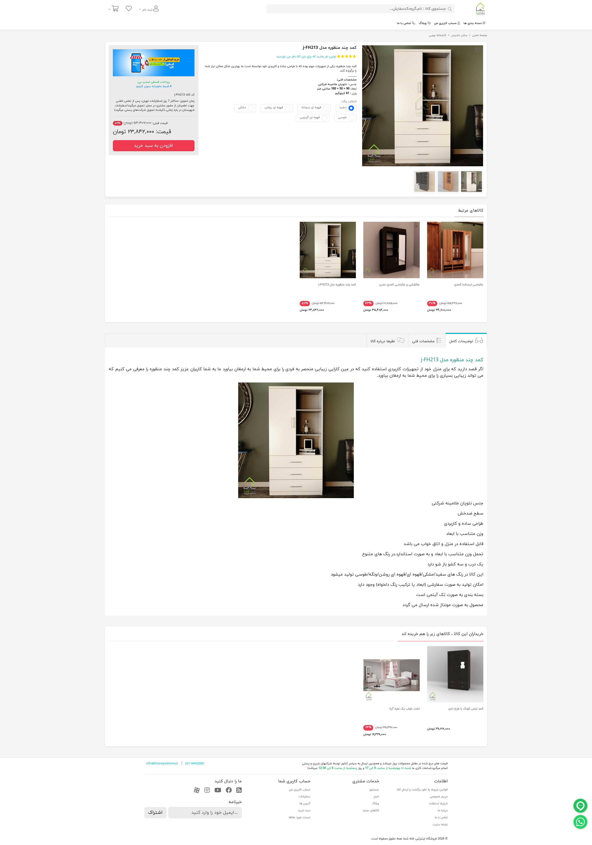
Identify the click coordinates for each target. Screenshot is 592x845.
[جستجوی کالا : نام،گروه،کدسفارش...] (450, 8)
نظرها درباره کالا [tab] (382, 341)
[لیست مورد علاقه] (129, 8)
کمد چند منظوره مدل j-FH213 (337, 285)
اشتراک (155, 812)
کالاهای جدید (371, 810)
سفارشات (304, 797)
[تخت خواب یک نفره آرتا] (391, 674)
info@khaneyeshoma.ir (162, 764)
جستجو (374, 790)
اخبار (376, 797)
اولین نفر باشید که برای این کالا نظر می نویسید (306, 57)
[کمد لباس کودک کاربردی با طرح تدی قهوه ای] (455, 674)
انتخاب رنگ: (349, 101)
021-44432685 (194, 764)
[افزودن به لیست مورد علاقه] (477, 50)
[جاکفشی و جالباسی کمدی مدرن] (391, 250)
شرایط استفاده (438, 804)
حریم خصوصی (439, 797)
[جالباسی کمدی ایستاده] (455, 250)
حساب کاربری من (445, 23)
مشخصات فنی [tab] (423, 341)
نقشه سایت (440, 825)
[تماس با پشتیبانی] (580, 822)
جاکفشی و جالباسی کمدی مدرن (399, 285)
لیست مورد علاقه (299, 817)
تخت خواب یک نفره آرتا (404, 709)
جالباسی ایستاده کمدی (468, 285)
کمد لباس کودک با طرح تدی (465, 709)
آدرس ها (304, 804)
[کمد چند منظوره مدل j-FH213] (422, 105)
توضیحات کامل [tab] (461, 341)
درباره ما (443, 810)
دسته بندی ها (473, 23)
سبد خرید (304, 810)
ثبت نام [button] (147, 10)
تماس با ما (404, 23)
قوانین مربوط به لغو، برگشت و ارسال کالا (422, 790)
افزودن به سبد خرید (153, 145)
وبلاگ (422, 23)
